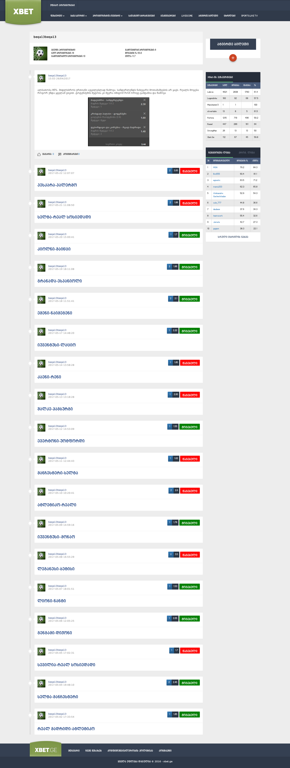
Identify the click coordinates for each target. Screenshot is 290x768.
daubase (216, 209)
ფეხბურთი (57, 16)
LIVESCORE (187, 16)
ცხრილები (229, 16)
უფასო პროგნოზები (62, 5)
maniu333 (217, 187)
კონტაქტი (165, 750)
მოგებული (189, 235)
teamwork (218, 216)
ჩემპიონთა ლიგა (219, 152)
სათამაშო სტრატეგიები (141, 16)
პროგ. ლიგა (247, 152)
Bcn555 (216, 174)
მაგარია (46, 154)
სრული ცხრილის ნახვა (233, 237)
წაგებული (189, 171)
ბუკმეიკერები (168, 16)
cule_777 (217, 203)
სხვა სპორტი (77, 16)
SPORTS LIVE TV (249, 16)
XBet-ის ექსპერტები (219, 77)
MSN (215, 167)
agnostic (216, 180)
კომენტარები (71, 154)
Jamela (216, 222)
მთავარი (74, 750)
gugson (216, 228)
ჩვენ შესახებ (93, 750)
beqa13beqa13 (57, 75)
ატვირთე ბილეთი (208, 16)
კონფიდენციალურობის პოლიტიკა (130, 750)
